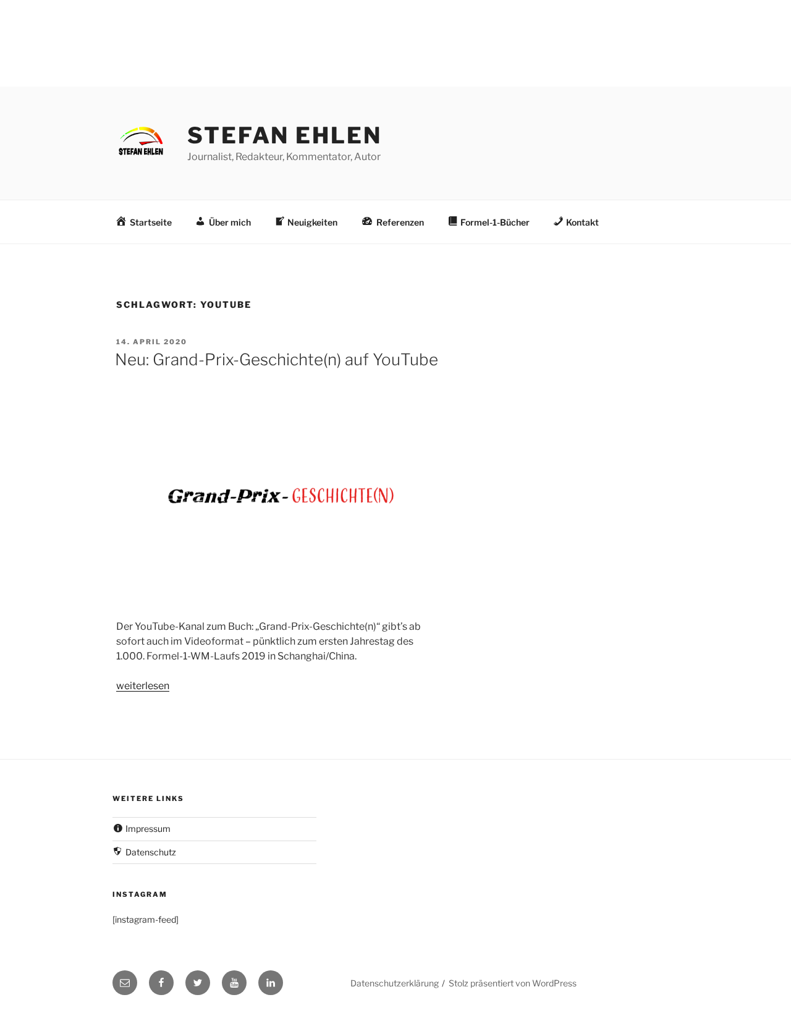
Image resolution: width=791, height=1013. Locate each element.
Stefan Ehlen (284, 135)
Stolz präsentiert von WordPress (513, 983)
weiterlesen (142, 686)
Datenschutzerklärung (394, 983)
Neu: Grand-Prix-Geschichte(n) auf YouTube (276, 359)
